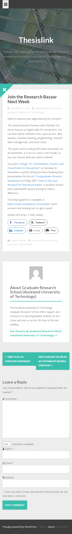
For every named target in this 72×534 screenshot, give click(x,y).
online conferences (40, 240)
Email (9, 463)
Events (22, 240)
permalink (27, 244)
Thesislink (36, 39)
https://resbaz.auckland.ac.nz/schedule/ (29, 204)
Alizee (51, 526)
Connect (14, 240)
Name (9, 448)
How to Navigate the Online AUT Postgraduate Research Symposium (53, 361)
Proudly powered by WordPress (20, 526)
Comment (11, 398)
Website (9, 477)
